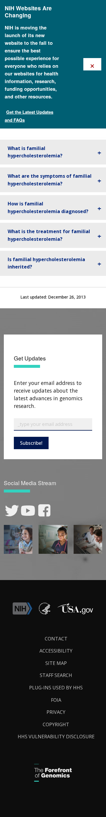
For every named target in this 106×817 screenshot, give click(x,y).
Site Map (56, 663)
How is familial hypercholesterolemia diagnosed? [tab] (48, 207)
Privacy (56, 712)
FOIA (56, 700)
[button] (75, 613)
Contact (56, 638)
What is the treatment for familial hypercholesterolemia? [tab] (49, 235)
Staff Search (56, 675)
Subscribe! (31, 443)
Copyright (56, 724)
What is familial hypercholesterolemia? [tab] (35, 152)
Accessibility (55, 651)
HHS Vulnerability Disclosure (56, 736)
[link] (12, 511)
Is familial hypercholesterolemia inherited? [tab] (46, 263)
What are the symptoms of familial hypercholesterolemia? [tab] (50, 180)
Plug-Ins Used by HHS (56, 687)
